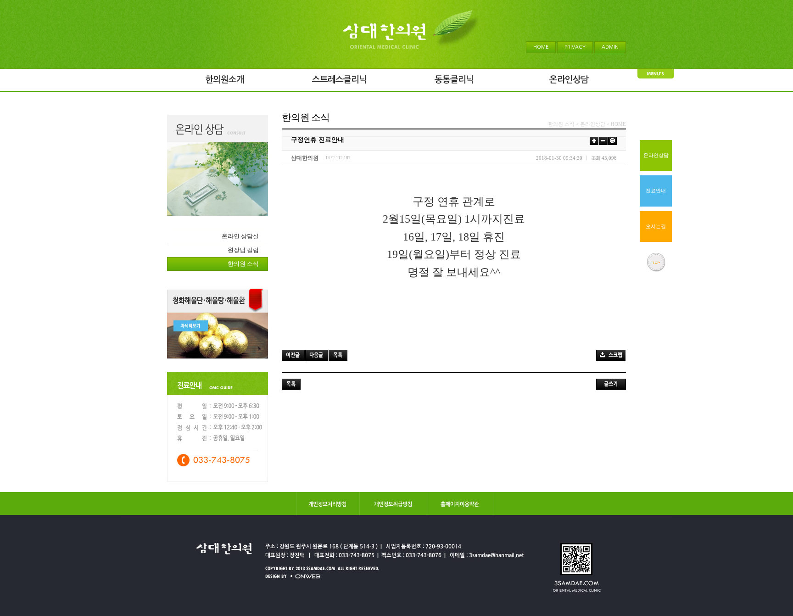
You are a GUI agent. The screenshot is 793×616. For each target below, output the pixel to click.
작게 (603, 140)
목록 (338, 355)
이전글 (293, 355)
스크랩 (610, 355)
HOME (540, 47)
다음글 (316, 355)
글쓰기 (611, 384)
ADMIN (610, 47)
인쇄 (612, 140)
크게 (594, 140)
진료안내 (656, 190)
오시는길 (656, 226)
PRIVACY (575, 47)
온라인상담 (656, 155)
